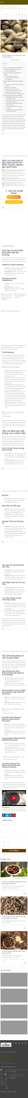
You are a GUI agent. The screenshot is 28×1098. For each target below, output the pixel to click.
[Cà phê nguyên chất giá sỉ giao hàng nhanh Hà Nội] (14, 940)
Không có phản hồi (15, 59)
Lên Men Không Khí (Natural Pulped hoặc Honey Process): (14, 110)
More (24, 893)
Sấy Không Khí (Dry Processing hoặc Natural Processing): (14, 98)
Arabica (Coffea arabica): (12, 76)
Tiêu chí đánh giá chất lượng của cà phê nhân (13, 81)
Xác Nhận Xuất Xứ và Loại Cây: (13, 92)
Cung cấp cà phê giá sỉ (12, 6)
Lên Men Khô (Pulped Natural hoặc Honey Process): (14, 104)
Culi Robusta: (9, 79)
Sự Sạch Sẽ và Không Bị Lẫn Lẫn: (14, 90)
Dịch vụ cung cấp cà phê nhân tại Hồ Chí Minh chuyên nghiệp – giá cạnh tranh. (13, 68)
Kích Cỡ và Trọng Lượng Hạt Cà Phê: (14, 84)
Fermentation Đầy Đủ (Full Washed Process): (14, 107)
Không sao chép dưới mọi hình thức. (9, 1063)
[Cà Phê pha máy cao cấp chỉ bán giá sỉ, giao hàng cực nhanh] (14, 905)
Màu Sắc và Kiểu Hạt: (11, 87)
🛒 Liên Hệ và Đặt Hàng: (10, 71)
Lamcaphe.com (6, 807)
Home (3, 6)
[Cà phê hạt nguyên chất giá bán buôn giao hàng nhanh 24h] (14, 871)
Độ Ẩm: (8, 86)
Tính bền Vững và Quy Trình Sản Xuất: (15, 93)
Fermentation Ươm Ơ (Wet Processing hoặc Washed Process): (15, 101)
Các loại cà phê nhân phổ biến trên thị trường (12, 73)
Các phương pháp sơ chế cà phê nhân (13, 95)
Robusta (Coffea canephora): (13, 77)
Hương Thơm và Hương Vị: (12, 89)
